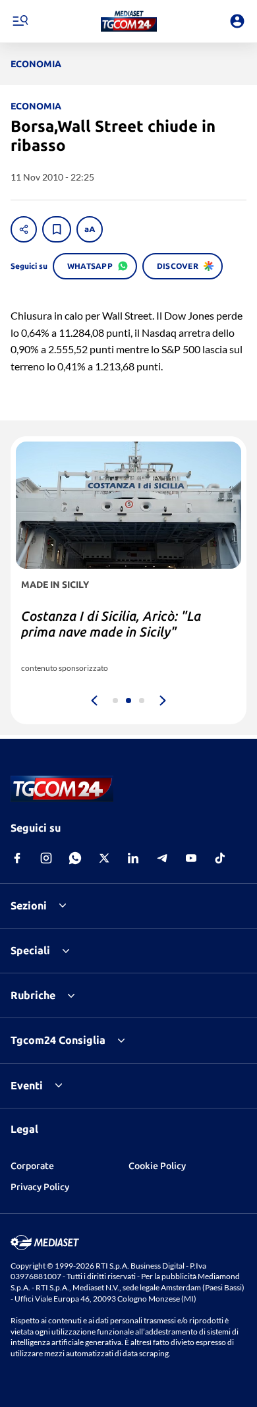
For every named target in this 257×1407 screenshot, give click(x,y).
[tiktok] (220, 858)
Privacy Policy (40, 1187)
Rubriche (33, 995)
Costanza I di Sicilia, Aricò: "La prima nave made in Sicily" (111, 623)
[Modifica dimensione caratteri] (89, 229)
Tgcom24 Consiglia (58, 1040)
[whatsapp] (75, 858)
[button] (129, 21)
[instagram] (46, 858)
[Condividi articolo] (24, 229)
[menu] (20, 21)
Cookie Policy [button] (157, 1166)
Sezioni (29, 905)
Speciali (30, 950)
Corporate (32, 1166)
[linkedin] (133, 858)
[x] (104, 858)
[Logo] (129, 21)
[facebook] (17, 858)
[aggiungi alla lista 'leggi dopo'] (56, 229)
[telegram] (162, 858)
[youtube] (191, 858)
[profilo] (237, 21)
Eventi (27, 1085)
